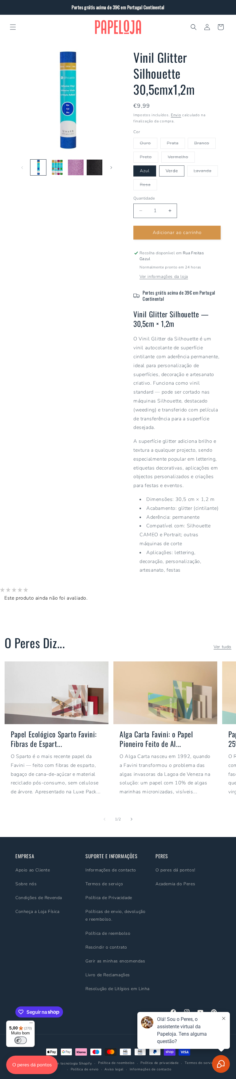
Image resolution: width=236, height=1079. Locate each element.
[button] (13, 27)
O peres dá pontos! (175, 870)
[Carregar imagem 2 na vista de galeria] (57, 167)
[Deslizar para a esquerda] (22, 167)
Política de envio (85, 1069)
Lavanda (206, 172)
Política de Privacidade (108, 898)
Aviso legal (114, 1069)
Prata (176, 144)
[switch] (20, 1040)
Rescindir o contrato (106, 947)
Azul (145, 171)
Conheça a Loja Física (37, 911)
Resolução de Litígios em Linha (117, 989)
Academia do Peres (175, 884)
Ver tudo (222, 647)
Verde (172, 171)
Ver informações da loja (164, 277)
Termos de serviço (104, 884)
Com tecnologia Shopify (72, 1063)
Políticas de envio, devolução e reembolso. (115, 915)
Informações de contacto (110, 870)
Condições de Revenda (38, 898)
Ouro (148, 144)
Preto (149, 158)
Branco (205, 144)
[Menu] (31, 1024)
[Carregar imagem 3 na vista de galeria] (76, 167)
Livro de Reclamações (107, 975)
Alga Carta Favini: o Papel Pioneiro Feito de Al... (156, 738)
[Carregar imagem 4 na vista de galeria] (94, 167)
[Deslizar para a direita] (111, 167)
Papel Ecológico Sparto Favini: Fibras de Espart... (54, 738)
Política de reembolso (108, 933)
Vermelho (181, 158)
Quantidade (144, 198)
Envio (176, 115)
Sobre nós (26, 884)
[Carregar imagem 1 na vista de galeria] (38, 167)
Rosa (148, 185)
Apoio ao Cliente (32, 870)
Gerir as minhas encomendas (115, 961)
